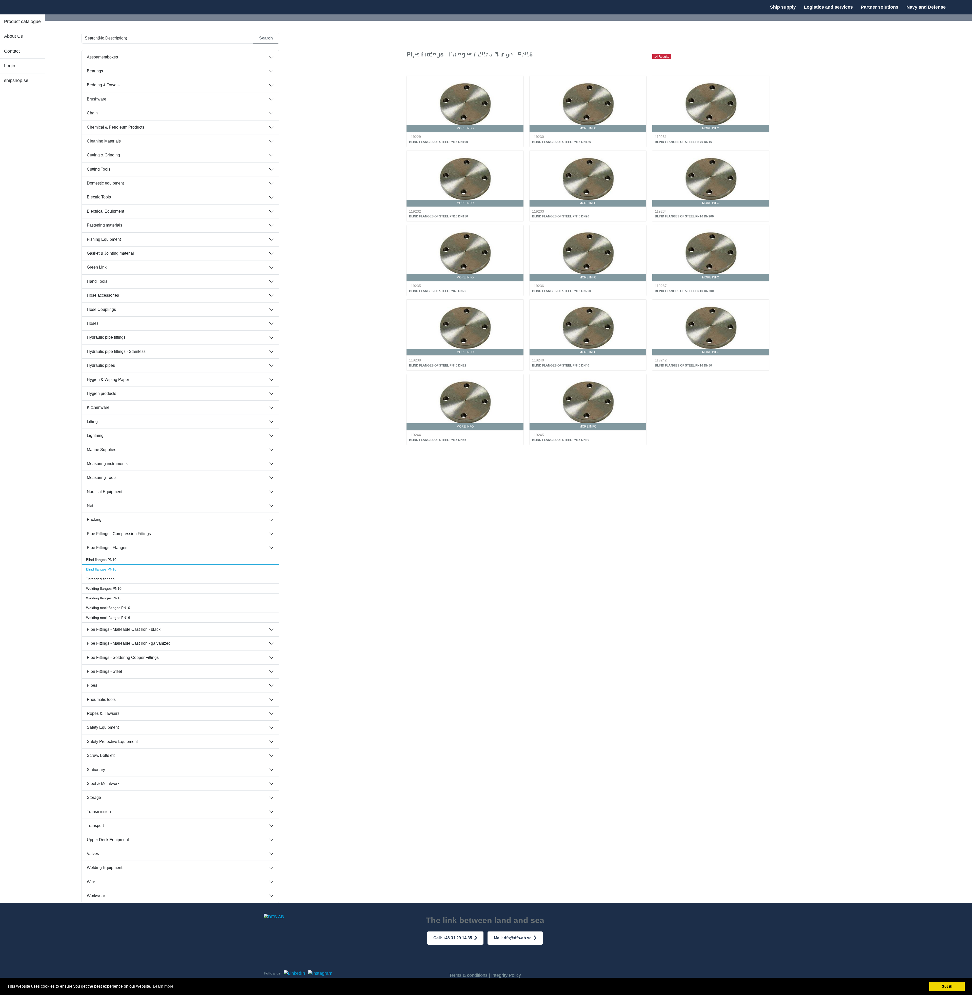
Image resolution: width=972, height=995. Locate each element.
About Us (13, 36)
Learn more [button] (163, 986)
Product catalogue (22, 21)
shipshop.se (16, 80)
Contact (12, 51)
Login (9, 65)
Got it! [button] (947, 986)
